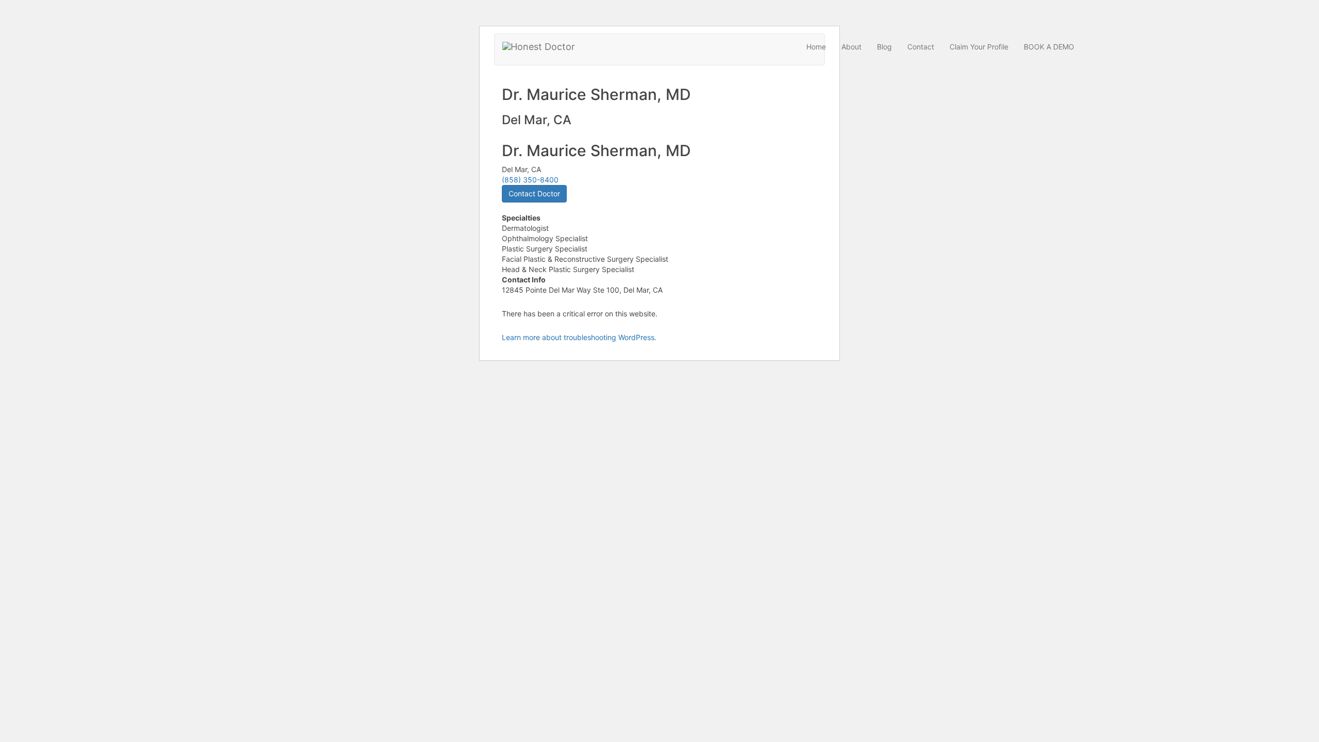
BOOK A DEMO (1049, 46)
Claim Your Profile (979, 46)
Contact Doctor (534, 193)
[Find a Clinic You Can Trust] (539, 47)
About (851, 46)
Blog (884, 46)
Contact (920, 46)
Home (816, 46)
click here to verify (719, 178)
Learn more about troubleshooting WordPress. (579, 337)
